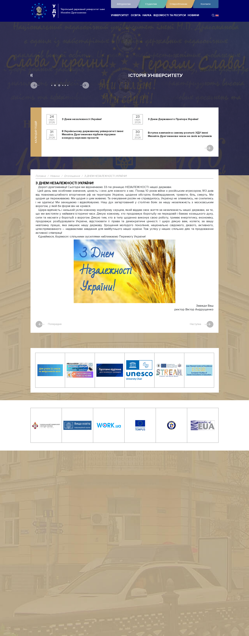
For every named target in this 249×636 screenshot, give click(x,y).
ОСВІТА (136, 15)
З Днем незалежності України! (82, 119)
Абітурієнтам (124, 4)
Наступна (195, 324)
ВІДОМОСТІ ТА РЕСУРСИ (169, 15)
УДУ (54, 11)
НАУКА (146, 15)
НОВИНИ (193, 15)
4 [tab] (62, 85)
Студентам (151, 4)
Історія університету (57, 75)
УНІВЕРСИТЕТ (120, 15)
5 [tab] (65, 85)
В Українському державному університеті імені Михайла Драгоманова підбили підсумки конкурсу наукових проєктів (92, 135)
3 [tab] (58, 85)
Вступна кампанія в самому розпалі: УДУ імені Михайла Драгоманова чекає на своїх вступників (180, 134)
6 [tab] (67, 85)
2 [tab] (54, 85)
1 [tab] (51, 85)
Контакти (206, 4)
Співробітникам (178, 4)
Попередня (54, 324)
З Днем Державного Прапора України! (173, 119)
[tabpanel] (124, 97)
